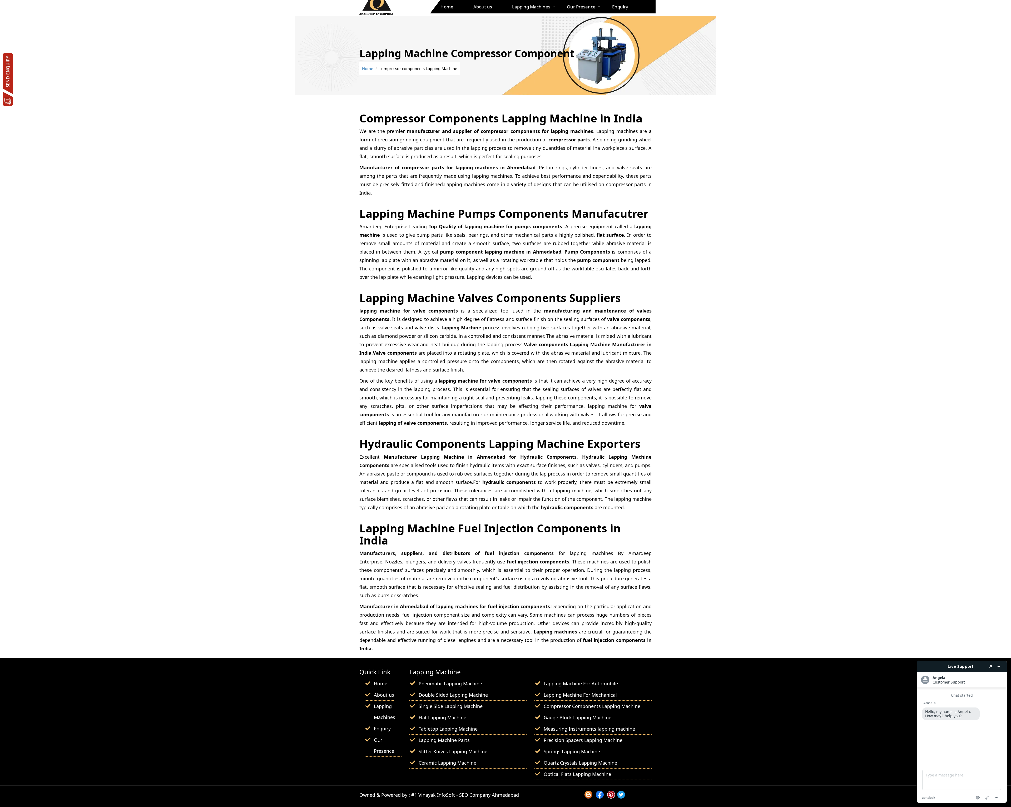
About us (482, 7)
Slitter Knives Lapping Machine (453, 751)
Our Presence (581, 7)
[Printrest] (611, 797)
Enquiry (620, 7)
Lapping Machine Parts (444, 740)
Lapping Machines (531, 7)
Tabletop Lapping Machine (448, 729)
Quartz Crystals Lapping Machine (580, 763)
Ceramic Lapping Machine (447, 763)
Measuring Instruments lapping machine (589, 729)
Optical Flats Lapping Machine (577, 774)
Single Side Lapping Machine (451, 706)
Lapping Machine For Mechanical (580, 695)
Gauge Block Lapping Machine (577, 717)
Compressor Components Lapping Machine (592, 706)
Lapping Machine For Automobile (581, 683)
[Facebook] (600, 797)
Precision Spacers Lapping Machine (583, 740)
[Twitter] (621, 797)
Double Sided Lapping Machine (453, 695)
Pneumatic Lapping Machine (450, 683)
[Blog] (588, 797)
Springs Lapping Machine (572, 751)
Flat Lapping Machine (442, 717)
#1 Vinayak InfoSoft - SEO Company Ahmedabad (465, 795)
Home (446, 7)
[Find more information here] (962, 731)
